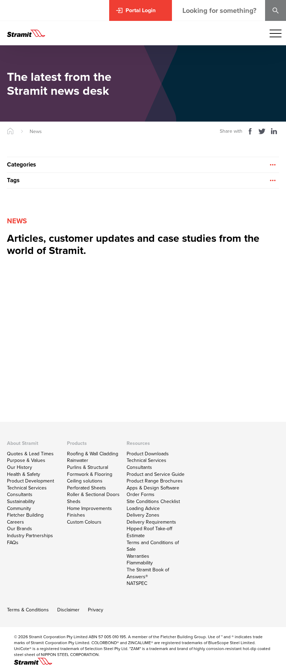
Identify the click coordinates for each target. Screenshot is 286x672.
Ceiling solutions (85, 480)
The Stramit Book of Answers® (148, 573)
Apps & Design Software (153, 487)
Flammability (140, 562)
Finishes (76, 514)
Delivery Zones (143, 514)
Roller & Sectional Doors (93, 494)
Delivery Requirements (151, 521)
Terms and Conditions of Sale (153, 546)
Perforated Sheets (86, 487)
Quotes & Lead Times (30, 453)
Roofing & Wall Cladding (92, 453)
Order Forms (141, 494)
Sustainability (21, 501)
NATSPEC (137, 583)
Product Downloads (148, 453)
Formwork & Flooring (89, 474)
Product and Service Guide (156, 474)
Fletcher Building (25, 514)
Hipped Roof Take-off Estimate (149, 532)
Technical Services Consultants (27, 491)
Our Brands (19, 528)
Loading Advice (143, 508)
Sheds (74, 501)
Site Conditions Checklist (153, 501)
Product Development (30, 480)
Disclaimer (68, 609)
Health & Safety (23, 474)
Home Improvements (89, 508)
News (36, 131)
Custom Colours (84, 521)
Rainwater (77, 460)
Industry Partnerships (30, 535)
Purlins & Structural (87, 467)
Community (19, 508)
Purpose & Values (26, 460)
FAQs (12, 542)
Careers (15, 521)
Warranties (138, 556)
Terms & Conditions (28, 609)
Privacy (95, 609)
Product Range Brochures (155, 480)
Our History (19, 467)
